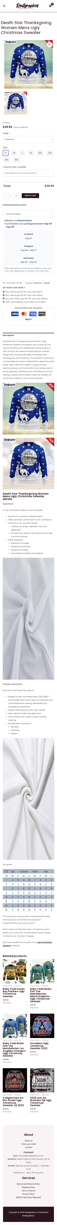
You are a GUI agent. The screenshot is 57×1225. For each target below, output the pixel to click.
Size (5, 147)
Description (8, 335)
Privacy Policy (28, 1194)
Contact (28, 1147)
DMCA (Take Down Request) (28, 1197)
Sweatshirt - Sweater (41, 283)
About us (29, 1141)
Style (6, 133)
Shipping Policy (28, 1187)
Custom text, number (14, 167)
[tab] (28, 335)
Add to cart (30, 195)
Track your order (28, 1144)
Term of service (28, 1190)
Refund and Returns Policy (28, 1184)
